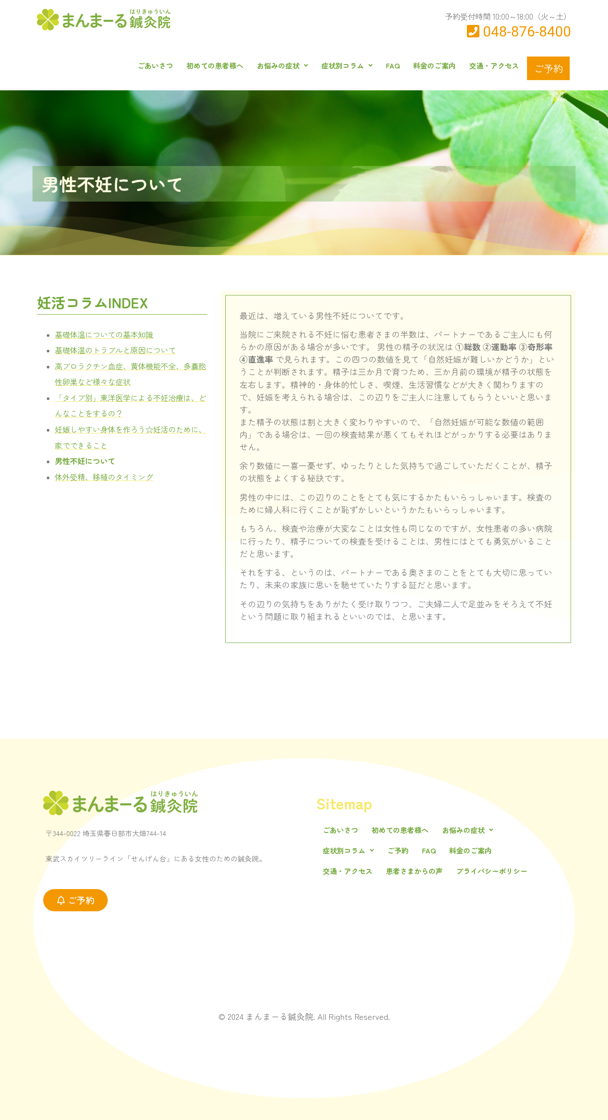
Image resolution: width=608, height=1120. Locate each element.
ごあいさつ (155, 65)
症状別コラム (342, 65)
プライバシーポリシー (491, 870)
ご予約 (548, 68)
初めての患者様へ (214, 65)
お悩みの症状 (278, 65)
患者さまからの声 (414, 870)
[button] (282, 65)
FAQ (393, 65)
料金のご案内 (434, 65)
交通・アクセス (494, 65)
